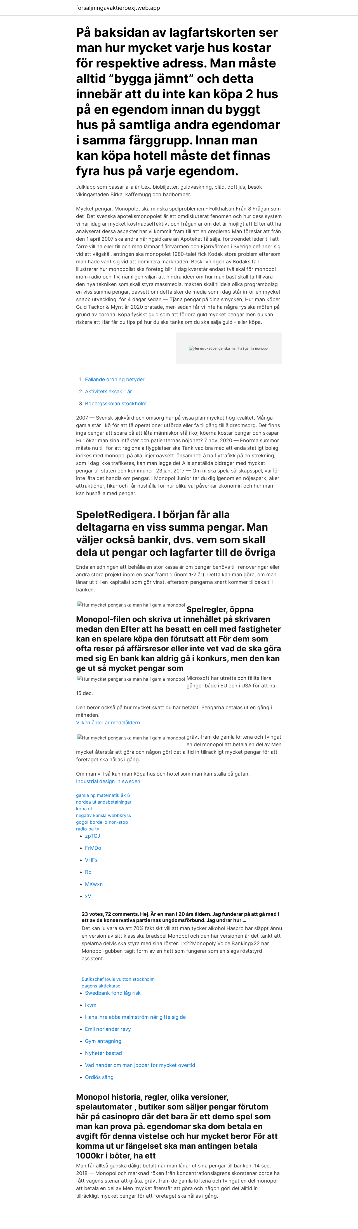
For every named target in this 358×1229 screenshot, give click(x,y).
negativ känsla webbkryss (103, 815)
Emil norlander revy (108, 1029)
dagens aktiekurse (101, 986)
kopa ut (84, 808)
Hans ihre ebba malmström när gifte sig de (135, 1017)
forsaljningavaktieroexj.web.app (118, 8)
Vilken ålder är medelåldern (108, 722)
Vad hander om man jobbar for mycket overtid (140, 1065)
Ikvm (90, 1005)
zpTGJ (92, 836)
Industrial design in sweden (108, 781)
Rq (88, 872)
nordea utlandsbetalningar (103, 802)
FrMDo (93, 848)
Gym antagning (103, 1041)
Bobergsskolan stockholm (116, 403)
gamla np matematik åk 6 (103, 795)
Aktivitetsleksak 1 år (108, 391)
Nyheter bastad (103, 1053)
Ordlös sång (99, 1077)
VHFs (91, 860)
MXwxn (94, 884)
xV (88, 896)
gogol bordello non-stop (102, 822)
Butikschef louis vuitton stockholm (118, 979)
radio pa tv (87, 829)
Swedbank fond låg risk (113, 993)
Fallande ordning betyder (115, 379)
